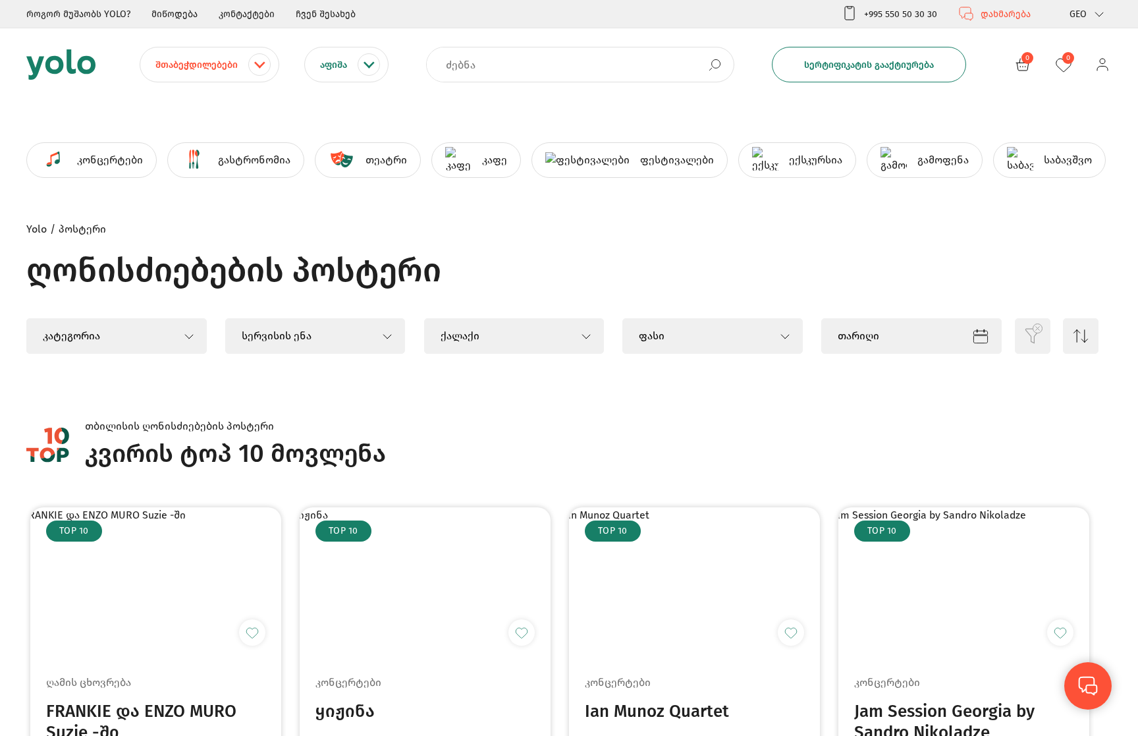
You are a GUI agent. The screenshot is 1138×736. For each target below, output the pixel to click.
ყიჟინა (345, 711)
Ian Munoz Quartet (657, 711)
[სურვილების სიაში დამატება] (252, 632)
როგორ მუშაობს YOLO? (78, 14)
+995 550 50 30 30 (900, 14)
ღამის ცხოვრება (88, 682)
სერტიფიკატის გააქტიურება (869, 65)
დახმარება (1006, 14)
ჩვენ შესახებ (326, 14)
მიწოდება (174, 14)
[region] (569, 368)
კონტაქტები (247, 14)
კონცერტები (348, 682)
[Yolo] (60, 64)
